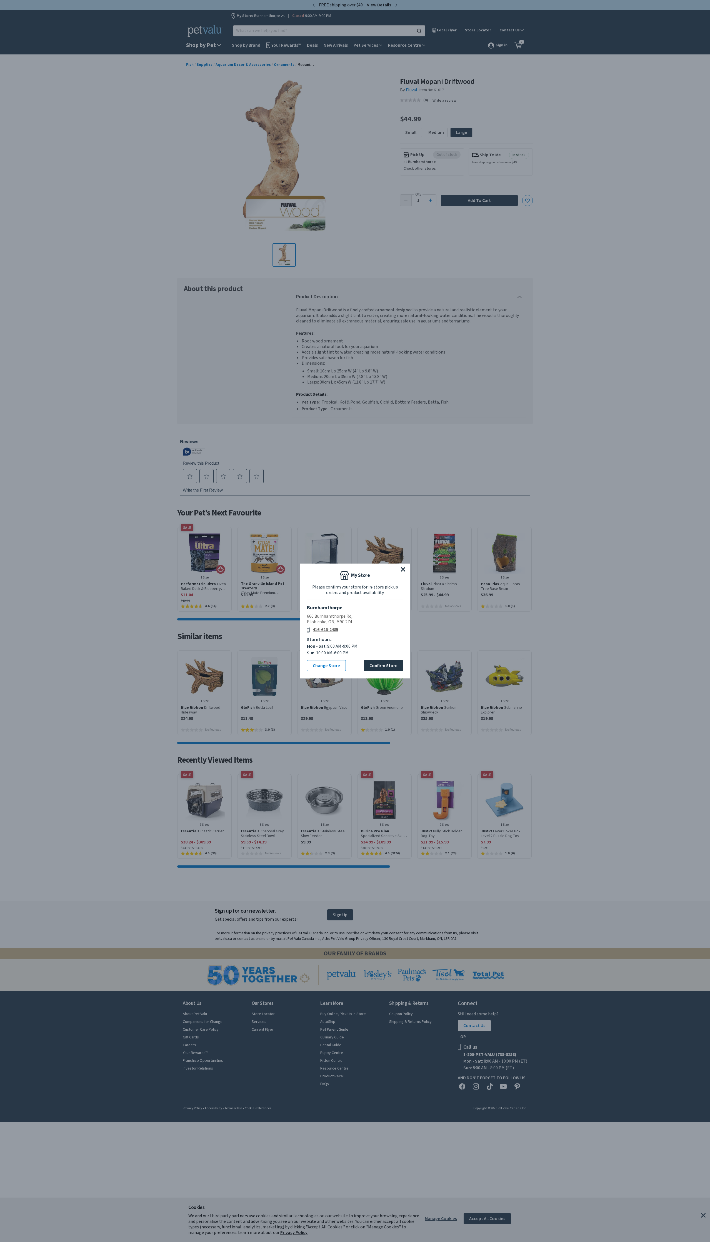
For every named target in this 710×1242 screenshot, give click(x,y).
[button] (403, 569)
